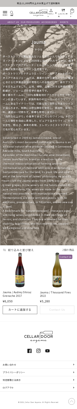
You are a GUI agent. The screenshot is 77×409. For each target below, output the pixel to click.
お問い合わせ (9, 364)
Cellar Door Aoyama (33, 402)
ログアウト (8, 387)
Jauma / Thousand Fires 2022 (55, 294)
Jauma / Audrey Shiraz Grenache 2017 (17, 294)
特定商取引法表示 (12, 379)
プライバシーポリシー (14, 372)
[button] (5, 13)
